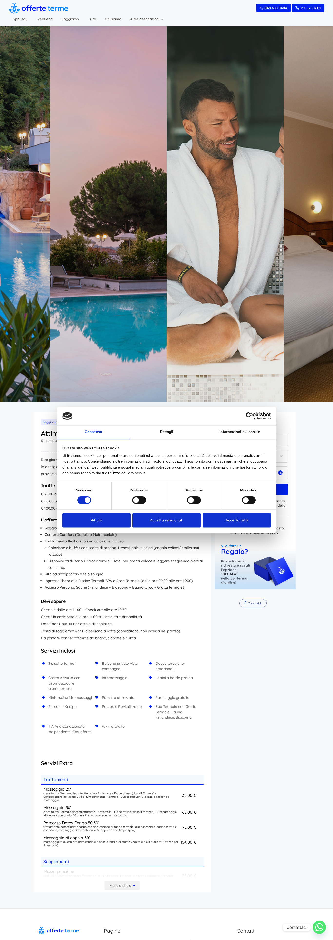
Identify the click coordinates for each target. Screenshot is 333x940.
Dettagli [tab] (166, 432)
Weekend (44, 19)
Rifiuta (96, 520)
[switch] (139, 500)
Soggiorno (70, 19)
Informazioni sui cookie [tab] (239, 432)
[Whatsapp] (319, 927)
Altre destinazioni (144, 19)
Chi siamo (113, 19)
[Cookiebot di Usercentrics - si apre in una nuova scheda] (249, 416)
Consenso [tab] (93, 432)
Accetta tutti (237, 520)
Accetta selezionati (166, 520)
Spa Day (20, 19)
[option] (225, 214)
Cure (92, 19)
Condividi (254, 603)
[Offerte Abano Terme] (38, 8)
